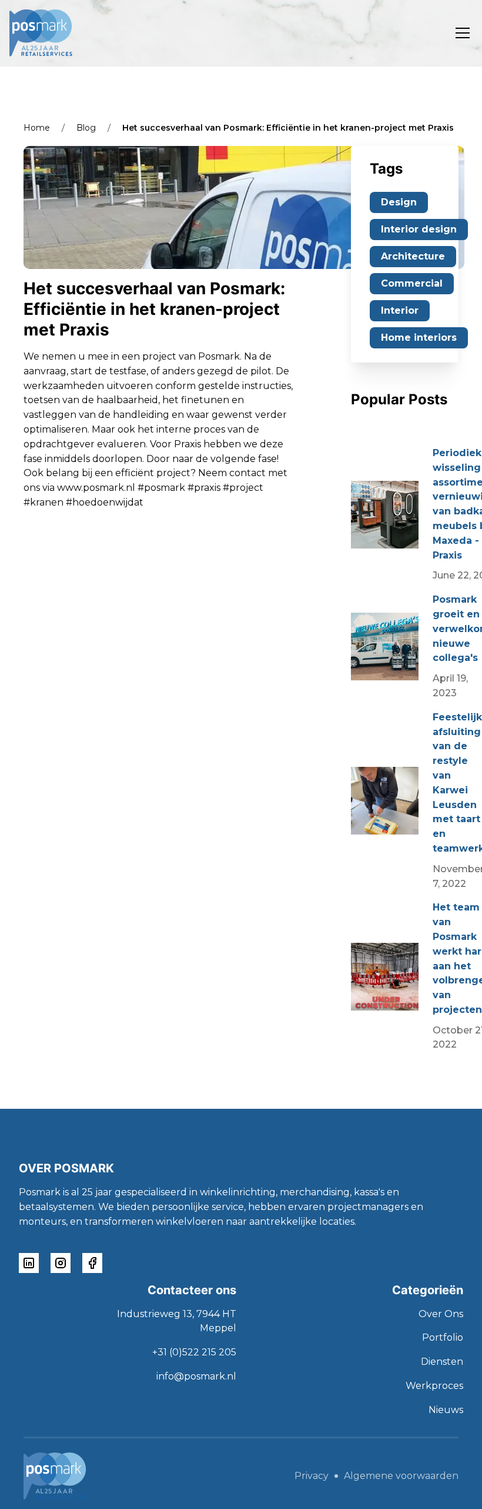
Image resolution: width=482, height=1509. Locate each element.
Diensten (442, 1361)
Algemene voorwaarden (401, 1476)
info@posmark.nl (196, 1376)
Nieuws (446, 1409)
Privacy (311, 1476)
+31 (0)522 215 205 (194, 1352)
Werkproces (434, 1385)
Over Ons (441, 1313)
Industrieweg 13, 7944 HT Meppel (176, 1321)
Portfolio (442, 1337)
